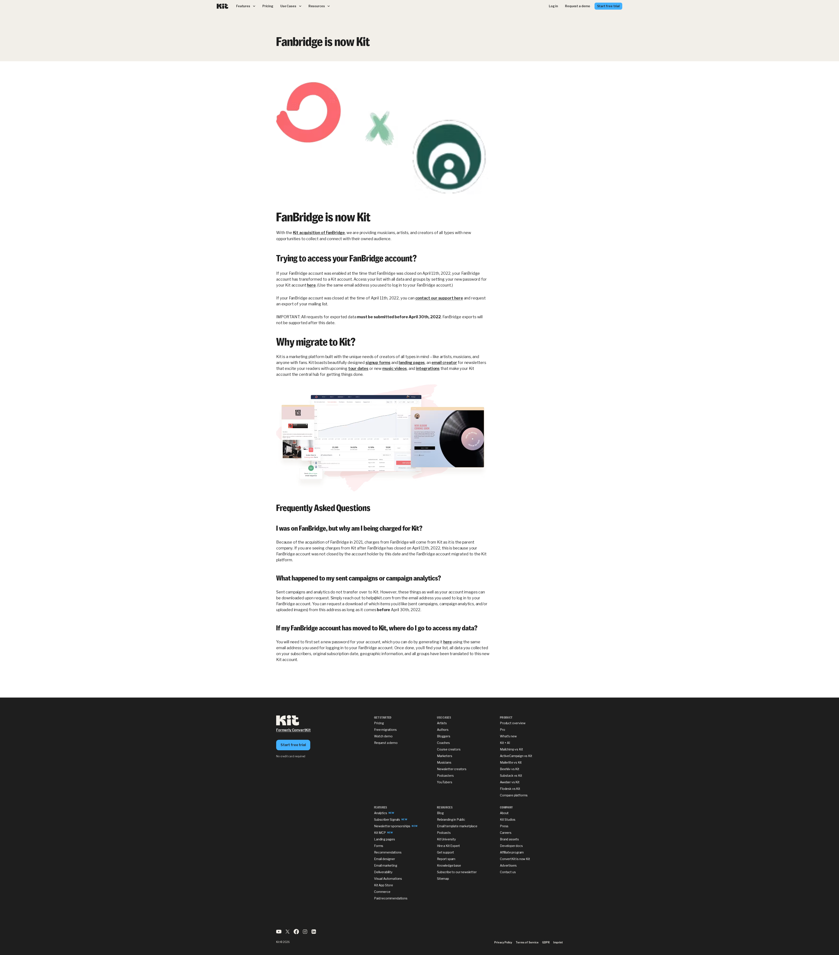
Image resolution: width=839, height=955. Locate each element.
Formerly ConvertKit (293, 730)
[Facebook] (296, 933)
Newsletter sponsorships (392, 826)
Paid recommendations (390, 898)
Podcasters (445, 775)
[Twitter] (287, 933)
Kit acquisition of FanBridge (319, 232)
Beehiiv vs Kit (509, 769)
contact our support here (439, 298)
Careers (505, 832)
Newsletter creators (451, 769)
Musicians (444, 762)
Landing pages (384, 839)
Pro (502, 729)
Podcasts (444, 832)
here (311, 285)
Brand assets (509, 839)
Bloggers (443, 736)
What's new (508, 736)
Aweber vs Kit (510, 782)
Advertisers (508, 865)
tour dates (358, 368)
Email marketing (385, 865)
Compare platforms (514, 795)
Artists (442, 723)
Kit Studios (507, 819)
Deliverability (383, 872)
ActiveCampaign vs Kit (516, 756)
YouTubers (444, 782)
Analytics (380, 813)
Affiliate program (512, 852)
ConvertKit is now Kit (515, 859)
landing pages (412, 362)
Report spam (446, 859)
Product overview (512, 723)
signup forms (378, 362)
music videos (394, 368)
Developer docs (511, 846)
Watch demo (383, 736)
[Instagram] (305, 933)
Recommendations (388, 852)
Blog (440, 813)
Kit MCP (380, 832)
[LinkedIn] (313, 933)
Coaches (443, 743)
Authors (443, 729)
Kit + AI (505, 743)
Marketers (444, 756)
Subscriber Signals (387, 819)
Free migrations (385, 729)
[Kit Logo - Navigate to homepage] (222, 6)
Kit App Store (383, 885)
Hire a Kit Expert (448, 846)
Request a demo (386, 743)
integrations (428, 368)
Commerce (382, 892)
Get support (445, 852)
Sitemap (443, 878)
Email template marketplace (457, 826)
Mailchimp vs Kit (511, 749)
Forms (378, 846)
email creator (444, 362)
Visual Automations (388, 878)
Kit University (446, 839)
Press (504, 826)
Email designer (384, 859)
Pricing (379, 723)
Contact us (508, 872)
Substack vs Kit (511, 775)
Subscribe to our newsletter (457, 872)
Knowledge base (449, 865)
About (504, 813)
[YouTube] (278, 933)
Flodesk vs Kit (510, 789)
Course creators (449, 749)
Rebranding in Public (451, 819)
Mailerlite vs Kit (511, 762)
